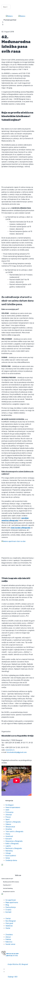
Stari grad (9, 923)
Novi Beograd (11, 921)
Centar (8, 918)
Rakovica (9, 942)
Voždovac (9, 926)
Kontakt (8, 912)
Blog (20, 24)
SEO (15, 977)
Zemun (8, 937)
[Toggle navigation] (32, 16)
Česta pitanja (11, 907)
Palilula (8, 939)
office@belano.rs (12, 962)
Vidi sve (18, 875)
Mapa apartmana (12, 902)
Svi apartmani (11, 900)
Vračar (8, 928)
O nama (8, 910)
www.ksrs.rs (9, 750)
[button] (6, 2)
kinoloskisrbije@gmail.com (17, 752)
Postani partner (10, 20)
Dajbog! (11, 977)
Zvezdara (9, 935)
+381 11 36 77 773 (12, 955)
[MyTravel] (9, 16)
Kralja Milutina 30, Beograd (18, 964)
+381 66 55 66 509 (12, 953)
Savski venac (10, 944)
